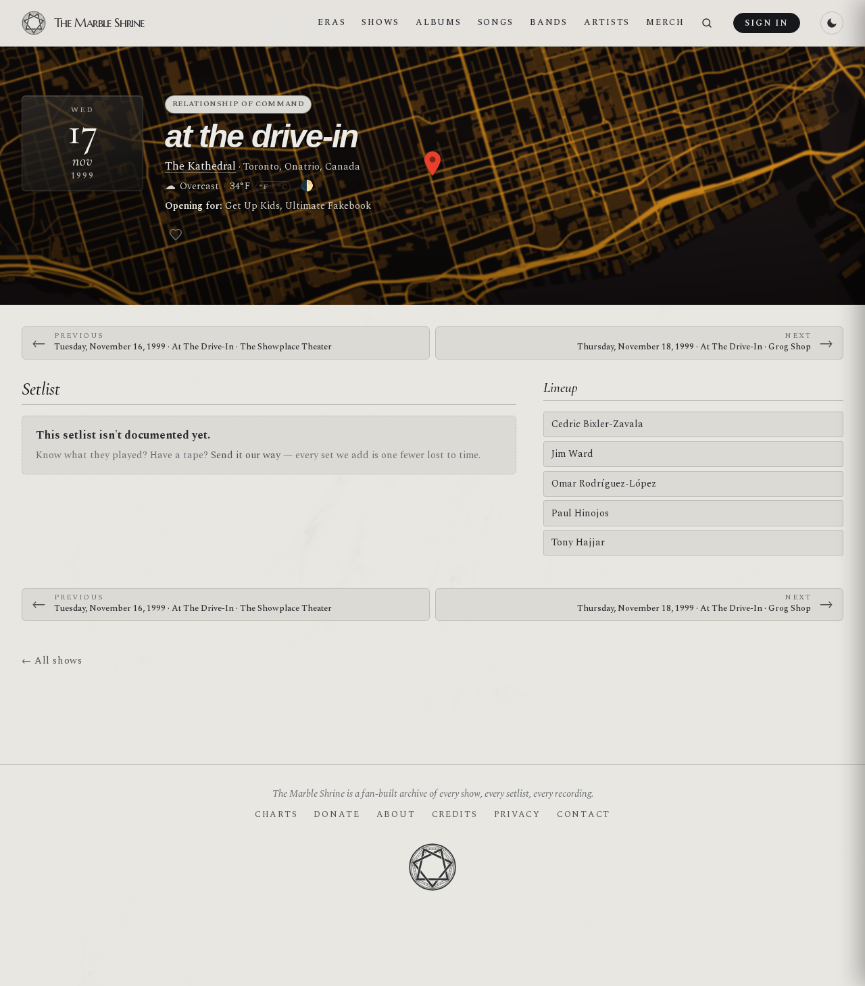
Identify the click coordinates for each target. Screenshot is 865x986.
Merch (665, 22)
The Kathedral (200, 166)
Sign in (766, 23)
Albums (438, 22)
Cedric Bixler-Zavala (597, 424)
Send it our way (245, 455)
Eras (331, 22)
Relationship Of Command (238, 103)
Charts (276, 814)
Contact (583, 814)
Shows (380, 22)
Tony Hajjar (578, 542)
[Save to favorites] (176, 234)
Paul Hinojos (580, 513)
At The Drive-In (261, 136)
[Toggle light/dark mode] (831, 22)
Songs (496, 22)
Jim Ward (572, 454)
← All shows (52, 660)
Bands (549, 22)
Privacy (517, 814)
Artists (607, 22)
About (396, 814)
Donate (337, 814)
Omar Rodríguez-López (603, 483)
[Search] (707, 23)
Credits (455, 814)
